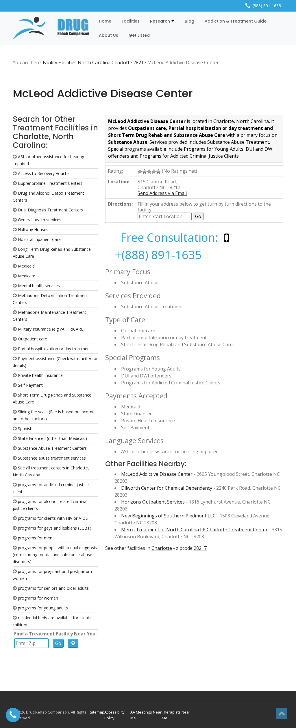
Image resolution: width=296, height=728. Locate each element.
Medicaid (26, 266)
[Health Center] (51, 28)
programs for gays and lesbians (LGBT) (54, 528)
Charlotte (122, 62)
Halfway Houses (33, 229)
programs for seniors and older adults (53, 588)
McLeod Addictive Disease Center (157, 474)
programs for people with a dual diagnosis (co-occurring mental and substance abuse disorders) (55, 554)
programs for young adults (43, 608)
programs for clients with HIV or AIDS (53, 518)
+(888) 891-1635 (158, 255)
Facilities (131, 21)
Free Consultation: (169, 237)
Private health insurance (40, 375)
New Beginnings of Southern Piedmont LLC (168, 516)
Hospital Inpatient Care (39, 239)
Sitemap (97, 712)
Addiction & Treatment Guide (236, 21)
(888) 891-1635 (267, 5)
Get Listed (139, 35)
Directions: (120, 204)
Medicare (26, 276)
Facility (50, 62)
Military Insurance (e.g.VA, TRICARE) (51, 329)
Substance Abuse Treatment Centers (52, 448)
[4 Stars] (153, 171)
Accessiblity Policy (114, 714)
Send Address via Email (162, 193)
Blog (189, 21)
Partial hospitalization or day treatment (54, 348)
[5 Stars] (158, 171)
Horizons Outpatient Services (153, 502)
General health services (39, 219)
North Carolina (94, 62)
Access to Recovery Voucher (44, 173)
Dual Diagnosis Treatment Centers (50, 210)
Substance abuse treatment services (52, 458)
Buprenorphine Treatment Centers (50, 183)
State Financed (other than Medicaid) (52, 438)
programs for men (35, 538)
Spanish (25, 428)
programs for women (38, 598)
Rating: (115, 171)
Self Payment (30, 385)
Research (160, 21)
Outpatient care (32, 339)
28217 (139, 62)
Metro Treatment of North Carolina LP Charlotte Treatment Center (194, 529)
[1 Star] (140, 171)
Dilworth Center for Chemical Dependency (166, 488)
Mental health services (39, 285)
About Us (108, 35)
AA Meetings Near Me (146, 714)
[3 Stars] (149, 171)
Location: (118, 182)
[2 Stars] (144, 171)
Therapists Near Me (176, 714)
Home (105, 21)
